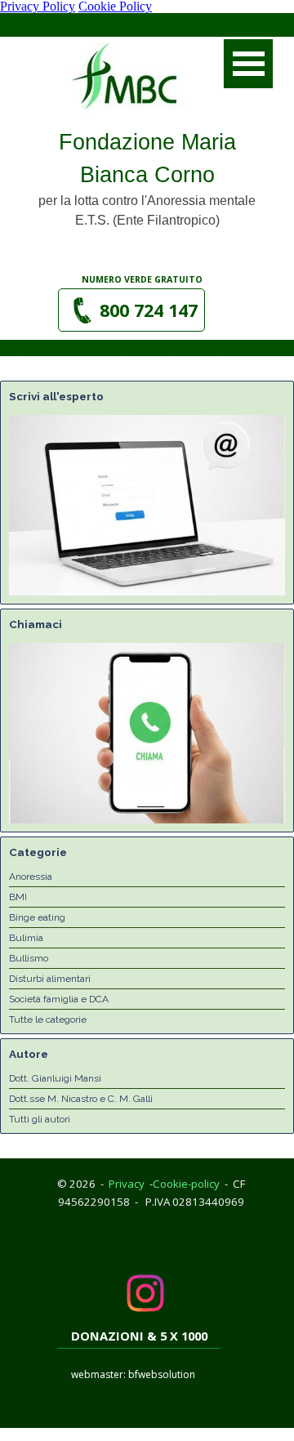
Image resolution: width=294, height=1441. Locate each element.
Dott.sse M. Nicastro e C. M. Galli (81, 1098)
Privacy (127, 1183)
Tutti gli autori (39, 1119)
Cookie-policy (186, 1183)
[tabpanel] (143, 279)
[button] (131, 310)
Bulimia (26, 938)
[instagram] (145, 1293)
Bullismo (28, 958)
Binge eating (37, 917)
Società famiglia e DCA (59, 999)
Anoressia (30, 876)
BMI (18, 897)
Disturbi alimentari (50, 978)
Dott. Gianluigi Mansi (55, 1078)
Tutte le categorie (48, 1019)
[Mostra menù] (248, 63)
